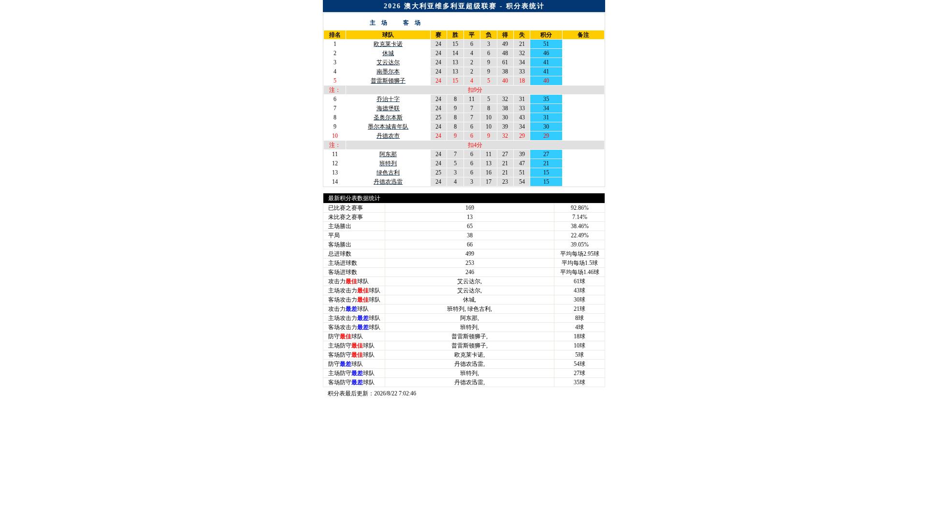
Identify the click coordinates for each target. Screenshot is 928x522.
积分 (546, 34)
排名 (335, 34)
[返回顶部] (919, 466)
